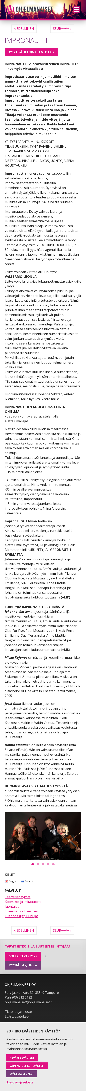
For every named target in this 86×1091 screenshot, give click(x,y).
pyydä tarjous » (23, 965)
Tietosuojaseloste (18, 1011)
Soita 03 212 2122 (23, 956)
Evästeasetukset (17, 1016)
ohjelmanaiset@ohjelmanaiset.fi (28, 1002)
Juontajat (12, 906)
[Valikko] (76, 9)
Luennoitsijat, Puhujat (21, 916)
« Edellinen (24, 28)
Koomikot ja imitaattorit (23, 902)
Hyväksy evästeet (22, 1057)
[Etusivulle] (29, 9)
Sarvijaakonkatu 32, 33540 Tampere (32, 992)
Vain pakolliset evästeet (27, 1066)
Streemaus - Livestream (22, 911)
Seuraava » (62, 28)
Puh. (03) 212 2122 (18, 997)
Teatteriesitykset (17, 897)
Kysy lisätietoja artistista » (31, 52)
